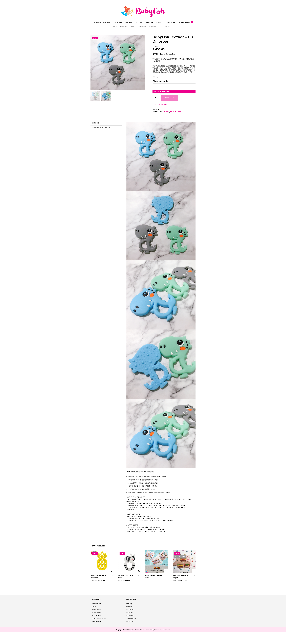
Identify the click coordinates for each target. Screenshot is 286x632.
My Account (165, 26)
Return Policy (96, 612)
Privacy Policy (96, 609)
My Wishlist (130, 615)
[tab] (106, 123)
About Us (123, 26)
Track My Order (131, 618)
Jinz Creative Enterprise (162, 630)
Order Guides (96, 603)
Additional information (100, 128)
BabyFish (106, 22)
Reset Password (97, 621)
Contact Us (142, 26)
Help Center (153, 26)
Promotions (171, 22)
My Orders (129, 612)
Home (115, 26)
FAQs (94, 606)
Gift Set (139, 22)
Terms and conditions (99, 618)
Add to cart (170, 98)
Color (155, 77)
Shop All (97, 22)
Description (95, 123)
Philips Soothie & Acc (123, 22)
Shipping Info (96, 615)
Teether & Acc (175, 112)
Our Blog (132, 26)
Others (158, 22)
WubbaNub (149, 22)
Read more (166, 571)
